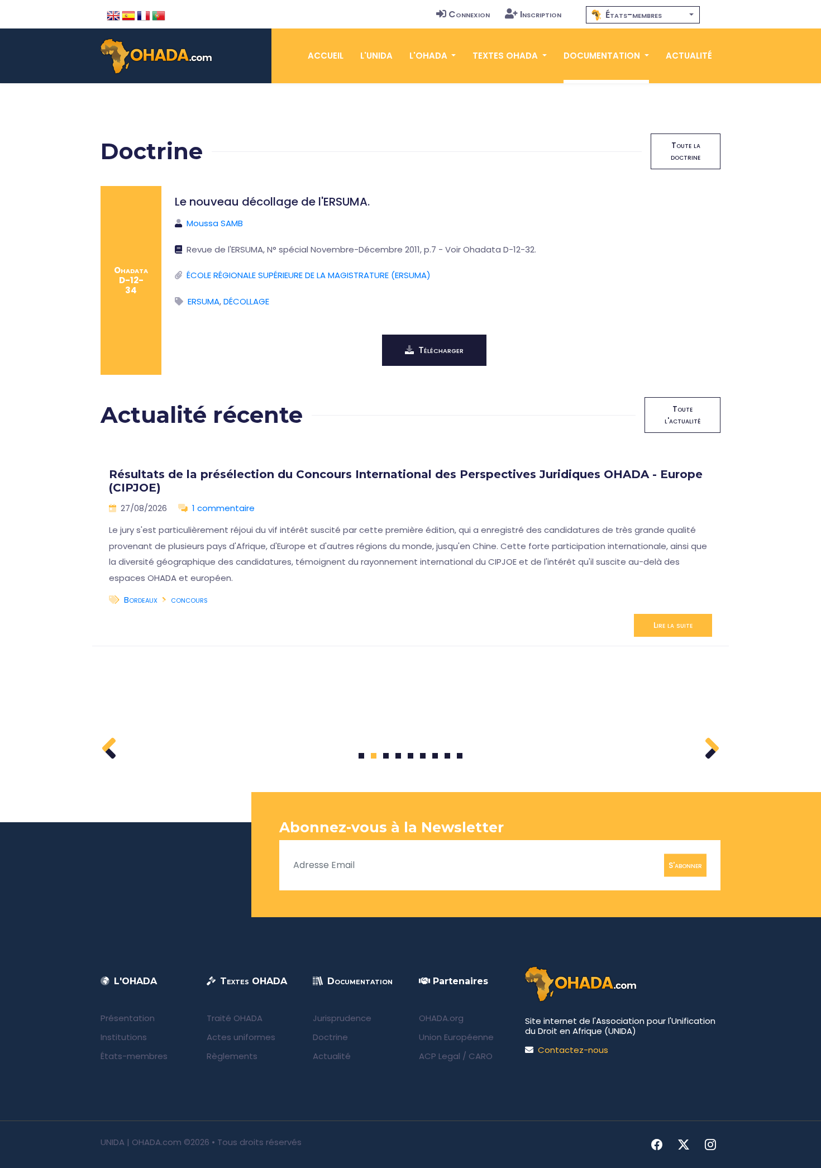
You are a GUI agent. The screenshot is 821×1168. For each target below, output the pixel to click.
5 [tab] (410, 756)
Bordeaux (140, 600)
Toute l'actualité (682, 414)
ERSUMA (203, 301)
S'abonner (685, 864)
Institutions (124, 1037)
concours (189, 600)
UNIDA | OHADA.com (141, 1142)
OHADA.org (441, 1018)
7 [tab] (435, 756)
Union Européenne (456, 1037)
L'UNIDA (376, 55)
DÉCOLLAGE (246, 301)
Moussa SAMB (215, 223)
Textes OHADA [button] (506, 55)
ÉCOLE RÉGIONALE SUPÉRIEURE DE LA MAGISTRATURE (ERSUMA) (309, 275)
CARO (481, 1056)
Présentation (128, 1018)
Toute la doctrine (685, 151)
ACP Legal (439, 1056)
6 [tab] (423, 756)
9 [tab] (459, 756)
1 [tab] (361, 756)
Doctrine (330, 1037)
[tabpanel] (410, 548)
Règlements (232, 1056)
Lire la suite (673, 625)
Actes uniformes (241, 1037)
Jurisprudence (342, 1018)
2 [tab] (373, 756)
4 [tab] (398, 756)
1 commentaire (223, 508)
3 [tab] (386, 756)
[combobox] (643, 14)
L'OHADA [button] (429, 55)
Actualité (689, 55)
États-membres (134, 1056)
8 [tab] (447, 756)
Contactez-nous (573, 1050)
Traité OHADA (234, 1018)
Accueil (325, 55)
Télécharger (441, 350)
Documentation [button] (603, 55)
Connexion (469, 14)
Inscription (540, 14)
